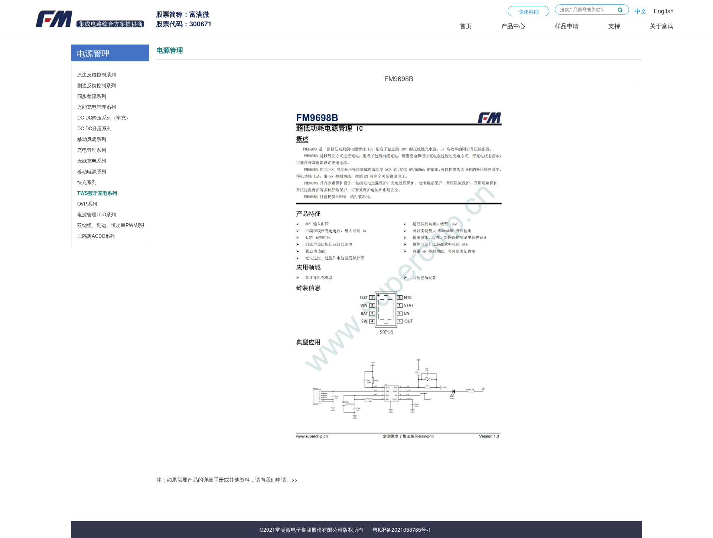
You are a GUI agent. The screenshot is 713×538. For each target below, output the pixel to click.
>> (294, 479)
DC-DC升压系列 (94, 128)
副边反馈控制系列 (95, 85)
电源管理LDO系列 (95, 214)
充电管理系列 (91, 149)
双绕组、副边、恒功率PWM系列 (95, 225)
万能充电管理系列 (95, 106)
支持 (614, 26)
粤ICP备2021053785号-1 (401, 529)
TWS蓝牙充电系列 (95, 192)
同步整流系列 (91, 95)
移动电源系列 (91, 171)
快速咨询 (528, 11)
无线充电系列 (91, 160)
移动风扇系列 (91, 138)
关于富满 (662, 26)
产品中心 (513, 26)
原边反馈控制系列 (95, 74)
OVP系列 (87, 203)
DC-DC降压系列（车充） (95, 117)
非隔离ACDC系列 (95, 235)
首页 (466, 26)
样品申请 (567, 26)
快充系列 (87, 182)
